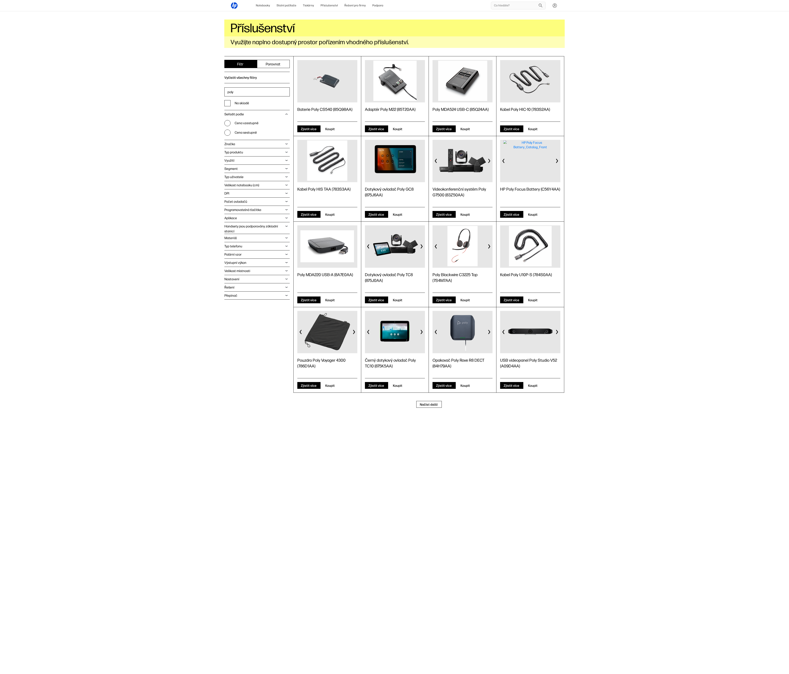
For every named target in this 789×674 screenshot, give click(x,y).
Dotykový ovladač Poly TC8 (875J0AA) (389, 277)
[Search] (540, 5)
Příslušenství (329, 5)
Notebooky (263, 5)
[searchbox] (515, 5)
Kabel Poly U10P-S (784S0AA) (526, 274)
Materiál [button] (230, 238)
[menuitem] (262, 5)
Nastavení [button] (231, 279)
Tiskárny (308, 5)
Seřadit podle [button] (234, 114)
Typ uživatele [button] (233, 177)
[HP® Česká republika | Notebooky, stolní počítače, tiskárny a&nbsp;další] (234, 5)
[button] (436, 161)
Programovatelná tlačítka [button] (242, 210)
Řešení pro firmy (355, 5)
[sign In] (555, 5)
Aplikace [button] (230, 218)
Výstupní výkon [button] (235, 263)
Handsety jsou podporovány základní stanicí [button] (251, 228)
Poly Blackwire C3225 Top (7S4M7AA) (455, 277)
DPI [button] (226, 193)
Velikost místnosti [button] (237, 271)
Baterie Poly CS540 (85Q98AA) (324, 109)
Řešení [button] (229, 287)
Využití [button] (229, 160)
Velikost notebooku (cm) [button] (241, 185)
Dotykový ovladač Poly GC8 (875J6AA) (389, 192)
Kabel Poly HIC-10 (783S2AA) (525, 109)
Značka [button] (229, 144)
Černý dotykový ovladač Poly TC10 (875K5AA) (390, 363)
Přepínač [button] (230, 296)
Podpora (377, 5)
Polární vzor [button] (233, 254)
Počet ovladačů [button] (235, 202)
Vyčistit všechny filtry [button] (240, 78)
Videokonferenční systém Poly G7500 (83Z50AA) (459, 192)
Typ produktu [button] (233, 152)
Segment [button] (231, 169)
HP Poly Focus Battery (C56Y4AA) (530, 189)
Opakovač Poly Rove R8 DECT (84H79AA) (458, 363)
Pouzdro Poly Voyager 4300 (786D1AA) (321, 363)
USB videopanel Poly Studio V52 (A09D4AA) (528, 363)
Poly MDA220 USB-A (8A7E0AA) (325, 274)
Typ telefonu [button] (233, 246)
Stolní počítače (286, 5)
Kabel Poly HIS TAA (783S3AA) (324, 189)
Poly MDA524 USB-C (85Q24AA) (461, 109)
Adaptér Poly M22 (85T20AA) (390, 109)
